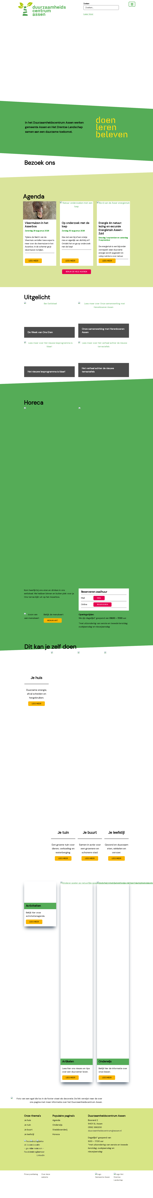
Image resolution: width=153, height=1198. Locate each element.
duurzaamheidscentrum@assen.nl (105, 1130)
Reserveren (102, 604)
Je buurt (90, 832)
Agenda (56, 1120)
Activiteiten (33, 905)
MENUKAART (52, 620)
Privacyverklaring (31, 1174)
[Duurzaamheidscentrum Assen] (132, 4)
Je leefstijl (116, 832)
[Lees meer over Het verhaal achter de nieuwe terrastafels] (103, 359)
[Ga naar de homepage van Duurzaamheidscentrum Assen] (42, 11)
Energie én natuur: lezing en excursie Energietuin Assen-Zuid (113, 231)
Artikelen (68, 1061)
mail (99, 598)
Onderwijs (105, 1061)
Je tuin (63, 832)
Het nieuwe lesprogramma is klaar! (46, 371)
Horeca (56, 1134)
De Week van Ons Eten (40, 332)
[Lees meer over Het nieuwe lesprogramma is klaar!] (49, 359)
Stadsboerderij (59, 1129)
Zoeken (86, 4)
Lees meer (33, 261)
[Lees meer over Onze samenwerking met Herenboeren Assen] (103, 320)
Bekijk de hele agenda (76, 272)
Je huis (36, 677)
